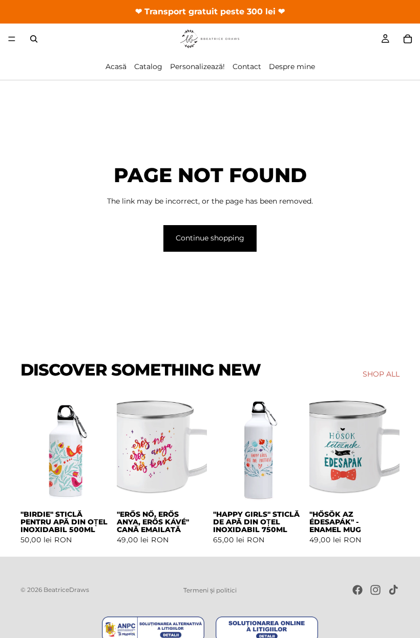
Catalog (148, 66)
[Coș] (407, 39)
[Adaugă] (95, 488)
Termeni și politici (210, 590)
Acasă (116, 66)
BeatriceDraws (66, 589)
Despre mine (292, 66)
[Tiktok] (393, 590)
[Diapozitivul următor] (99, 448)
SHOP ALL (381, 374)
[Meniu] (12, 39)
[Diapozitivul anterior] (31, 448)
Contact (247, 66)
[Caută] (34, 39)
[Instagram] (375, 590)
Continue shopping (210, 238)
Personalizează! (197, 66)
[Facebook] (357, 590)
